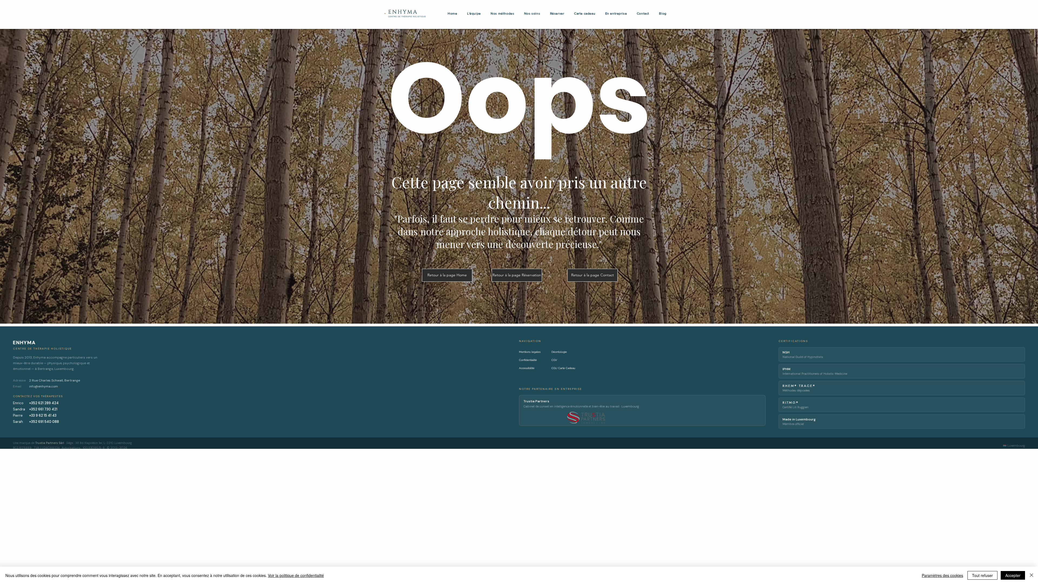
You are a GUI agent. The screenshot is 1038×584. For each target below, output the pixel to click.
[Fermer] (1031, 575)
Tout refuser (982, 575)
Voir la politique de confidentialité (296, 575)
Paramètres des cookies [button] (942, 575)
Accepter (1012, 575)
